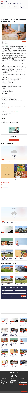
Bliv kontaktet (23, 296)
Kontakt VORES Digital (3, 383)
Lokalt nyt (14, 3)
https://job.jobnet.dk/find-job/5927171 (10, 123)
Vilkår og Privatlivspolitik (4, 382)
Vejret (20, 3)
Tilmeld (14, 139)
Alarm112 (2, 3)
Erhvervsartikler (12, 384)
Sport (17, 3)
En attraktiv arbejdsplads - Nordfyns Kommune (8, 107)
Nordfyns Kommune (12, 385)
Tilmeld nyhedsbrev (24, 391)
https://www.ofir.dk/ (16, 111)
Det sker (11, 3)
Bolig (5, 3)
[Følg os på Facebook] (12, 376)
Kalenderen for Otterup (13, 382)
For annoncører (3, 381)
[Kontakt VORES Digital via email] (16, 376)
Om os (1, 380)
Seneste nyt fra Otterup (13, 380)
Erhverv (8, 3)
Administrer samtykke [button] (3, 384)
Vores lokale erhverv (12, 381)
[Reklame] (14, 130)
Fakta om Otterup (12, 383)
